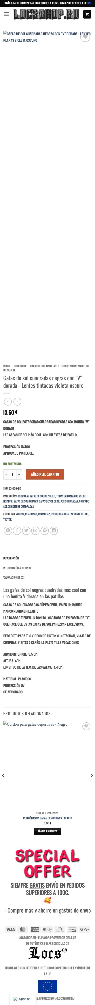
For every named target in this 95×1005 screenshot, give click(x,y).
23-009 (20, 514)
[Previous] (3, 784)
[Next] (91, 784)
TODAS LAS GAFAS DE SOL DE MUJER (36, 496)
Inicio (6, 366)
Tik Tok (7, 519)
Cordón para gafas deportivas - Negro (47, 818)
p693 (54, 514)
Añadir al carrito (45, 474)
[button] (6, 14)
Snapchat (64, 514)
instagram (44, 514)
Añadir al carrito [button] (47, 831)
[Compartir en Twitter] (26, 531)
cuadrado (31, 514)
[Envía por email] (35, 531)
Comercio (20, 366)
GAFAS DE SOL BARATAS (43, 366)
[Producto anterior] (17, 402)
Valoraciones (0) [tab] (14, 578)
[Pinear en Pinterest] (44, 531)
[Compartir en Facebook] (17, 531)
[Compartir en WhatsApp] (8, 531)
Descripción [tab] (11, 558)
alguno (75, 514)
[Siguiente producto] (8, 402)
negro (84, 514)
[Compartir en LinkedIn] (54, 531)
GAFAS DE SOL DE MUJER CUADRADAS (58, 501)
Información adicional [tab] (17, 568)
